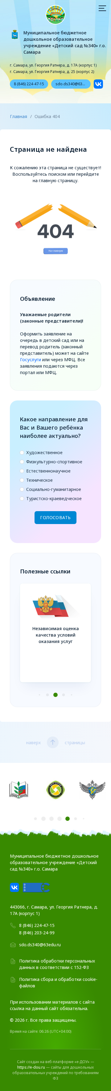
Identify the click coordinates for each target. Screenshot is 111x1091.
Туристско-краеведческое (54, 498)
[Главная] (55, 15)
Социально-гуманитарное (53, 489)
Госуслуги (30, 359)
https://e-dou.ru (31, 1067)
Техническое (39, 480)
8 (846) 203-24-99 (37, 933)
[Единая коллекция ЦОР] (55, 791)
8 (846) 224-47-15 (29, 83)
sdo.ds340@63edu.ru (73, 83)
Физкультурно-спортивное (54, 462)
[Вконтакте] (98, 84)
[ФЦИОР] (18, 791)
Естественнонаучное (48, 471)
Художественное (44, 452)
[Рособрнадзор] (92, 791)
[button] (39, 695)
